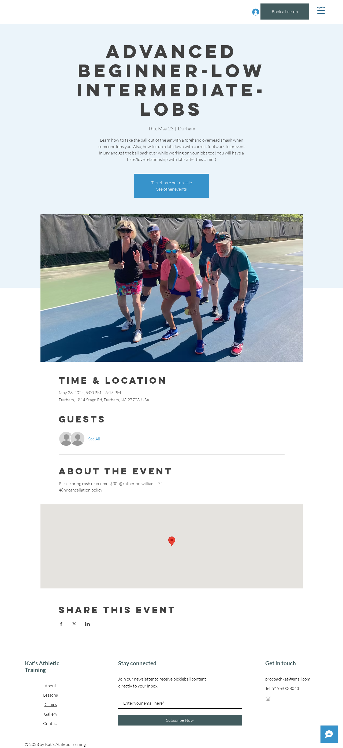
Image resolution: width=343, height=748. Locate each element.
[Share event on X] (74, 624)
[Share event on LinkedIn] (87, 624)
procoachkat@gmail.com (287, 679)
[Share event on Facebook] (61, 624)
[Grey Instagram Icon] (268, 698)
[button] (321, 10)
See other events (171, 189)
